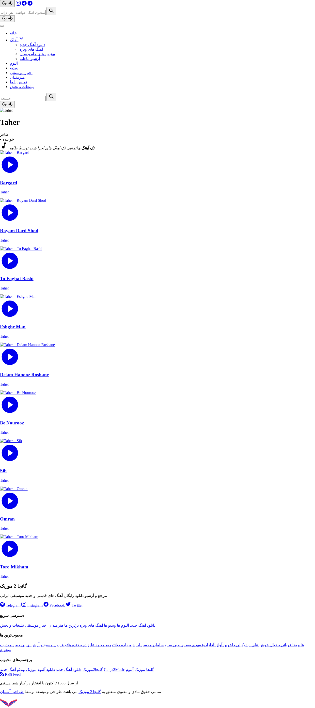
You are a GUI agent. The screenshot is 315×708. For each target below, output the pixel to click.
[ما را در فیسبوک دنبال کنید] (25, 4)
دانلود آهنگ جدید (32, 45)
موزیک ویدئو (26, 669)
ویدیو (14, 68)
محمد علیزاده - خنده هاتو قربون (78, 645)
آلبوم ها (123, 625)
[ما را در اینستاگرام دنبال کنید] (19, 4)
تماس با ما (18, 82)
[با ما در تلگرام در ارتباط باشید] (30, 4)
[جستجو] (51, 11)
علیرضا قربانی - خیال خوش (281, 645)
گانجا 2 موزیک (90, 692)
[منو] (2, 26)
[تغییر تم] (7, 3)
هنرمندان (17, 77)
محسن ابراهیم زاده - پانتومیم (128, 645)
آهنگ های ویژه (31, 49)
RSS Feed (12, 674)
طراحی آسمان (12, 692)
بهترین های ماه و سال (37, 54)
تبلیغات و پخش (22, 87)
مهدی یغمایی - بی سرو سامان (176, 645)
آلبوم (14, 63)
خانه (13, 33)
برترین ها (71, 625)
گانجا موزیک (144, 669)
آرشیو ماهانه (30, 59)
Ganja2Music (114, 669)
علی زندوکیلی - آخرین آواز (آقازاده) (229, 645)
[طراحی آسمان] (8, 706)
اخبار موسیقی (21, 73)
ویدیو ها (110, 625)
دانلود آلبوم (46, 669)
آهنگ (14, 40)
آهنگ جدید (8, 669)
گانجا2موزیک (92, 669)
